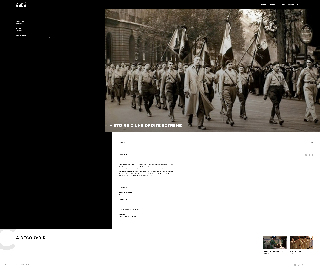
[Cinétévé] (21, 4)
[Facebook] (295, 265)
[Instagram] (302, 265)
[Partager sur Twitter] (309, 155)
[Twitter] (299, 265)
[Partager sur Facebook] (306, 155)
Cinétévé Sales (293, 4)
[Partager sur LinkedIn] (312, 155)
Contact (282, 4)
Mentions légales (30, 264)
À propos (273, 4)
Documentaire (122, 142)
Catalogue (263, 4)
